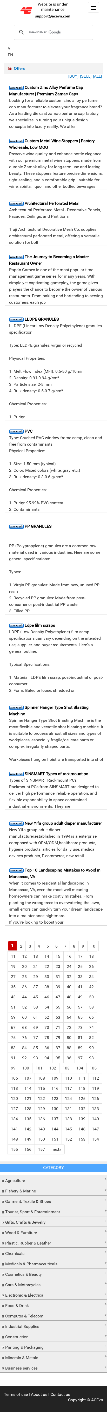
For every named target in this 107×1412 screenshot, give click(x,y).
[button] (53, 1179)
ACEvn (97, 1399)
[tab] (53, 1180)
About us (39, 1394)
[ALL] (97, 76)
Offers (19, 68)
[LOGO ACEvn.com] (46, 10)
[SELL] (85, 76)
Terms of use (16, 1394)
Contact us (60, 1394)
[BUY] (73, 76)
